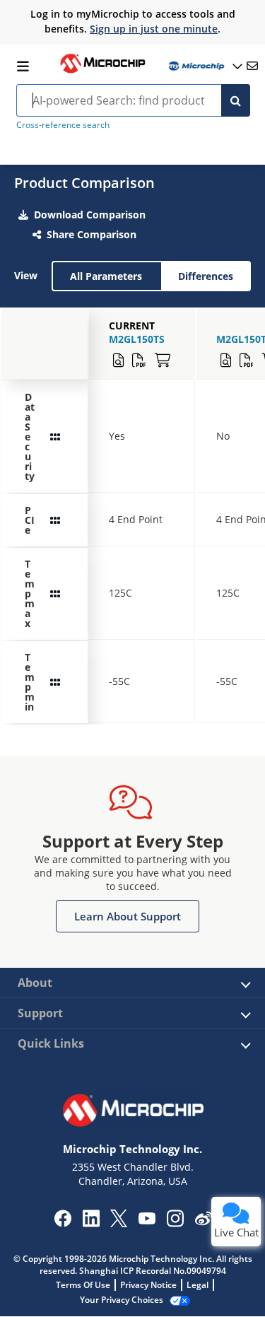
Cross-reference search (63, 125)
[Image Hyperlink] (102, 71)
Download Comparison (90, 214)
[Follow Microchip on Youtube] (146, 1220)
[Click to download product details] (139, 361)
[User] (204, 66)
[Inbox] (252, 66)
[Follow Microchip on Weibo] (203, 1221)
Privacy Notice (148, 1285)
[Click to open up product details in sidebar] (118, 361)
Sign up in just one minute (154, 28)
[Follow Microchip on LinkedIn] (91, 1223)
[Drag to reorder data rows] (55, 436)
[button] (127, 916)
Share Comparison (91, 234)
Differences (205, 276)
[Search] (235, 100)
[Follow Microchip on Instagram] (175, 1223)
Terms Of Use (83, 1285)
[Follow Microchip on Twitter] (118, 1223)
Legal (197, 1285)
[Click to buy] (163, 361)
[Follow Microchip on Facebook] (62, 1223)
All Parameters (106, 276)
